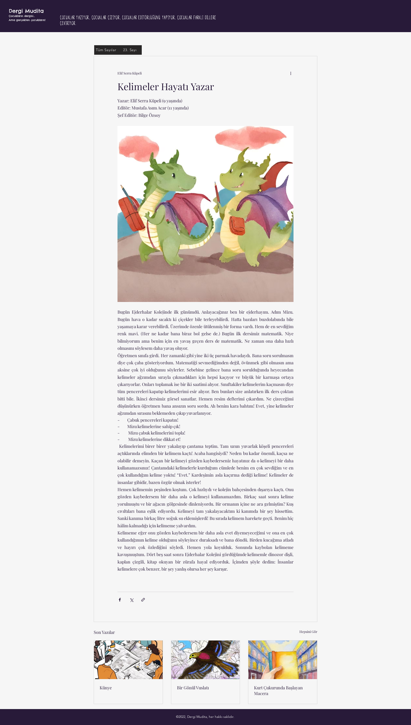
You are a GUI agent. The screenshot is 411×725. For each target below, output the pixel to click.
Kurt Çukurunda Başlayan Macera (278, 690)
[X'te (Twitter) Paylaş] (131, 599)
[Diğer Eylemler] (291, 73)
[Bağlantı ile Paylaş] (143, 599)
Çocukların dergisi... (22, 16)
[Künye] (128, 660)
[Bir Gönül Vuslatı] (205, 660)
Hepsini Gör (308, 631)
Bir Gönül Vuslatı (193, 687)
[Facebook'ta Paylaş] (119, 599)
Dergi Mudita (26, 11)
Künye (106, 687)
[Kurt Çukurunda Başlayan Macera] (282, 660)
